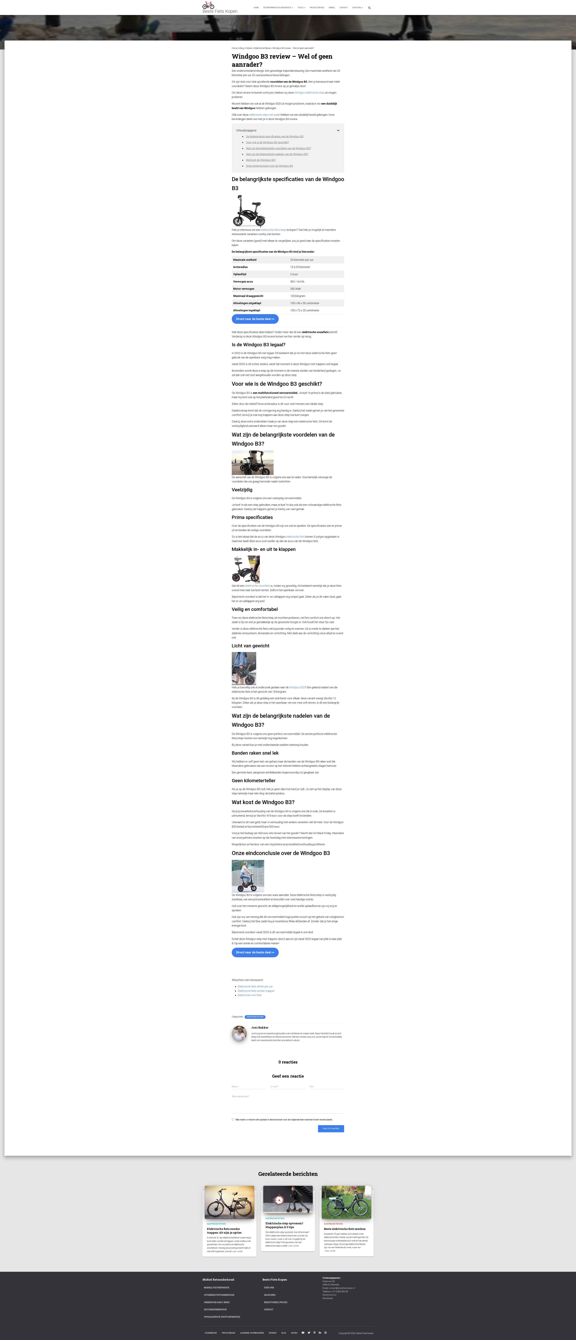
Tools (301, 8)
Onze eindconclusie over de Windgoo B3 (269, 165)
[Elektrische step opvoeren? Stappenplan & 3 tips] (288, 1199)
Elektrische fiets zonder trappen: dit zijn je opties (224, 1230)
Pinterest (314, 1332)
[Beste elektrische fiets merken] (346, 1202)
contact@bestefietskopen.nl (342, 1288)
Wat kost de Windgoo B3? (261, 160)
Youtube (303, 1332)
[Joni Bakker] (239, 1033)
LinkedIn (319, 1332)
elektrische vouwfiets (257, 585)
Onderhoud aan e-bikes (217, 1302)
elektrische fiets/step (273, 229)
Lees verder (237, 1251)
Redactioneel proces (275, 1302)
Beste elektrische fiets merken (345, 1229)
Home (256, 8)
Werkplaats (327, 1298)
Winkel (332, 8)
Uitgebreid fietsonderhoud (219, 1295)
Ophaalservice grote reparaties (222, 1317)
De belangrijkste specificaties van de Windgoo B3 (274, 136)
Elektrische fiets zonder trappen (256, 990)
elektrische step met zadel (264, 114)
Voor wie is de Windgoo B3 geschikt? (267, 142)
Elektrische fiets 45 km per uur (255, 986)
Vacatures (270, 1295)
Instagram (325, 1332)
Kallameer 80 (328, 1281)
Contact (343, 8)
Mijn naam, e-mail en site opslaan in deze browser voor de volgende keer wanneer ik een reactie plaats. (284, 1119)
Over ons (357, 8)
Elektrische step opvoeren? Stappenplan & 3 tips (284, 1225)
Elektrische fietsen (262, 48)
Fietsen (249, 48)
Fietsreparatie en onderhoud (277, 8)
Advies (294, 1333)
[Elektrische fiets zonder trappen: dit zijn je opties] (229, 1202)
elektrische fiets (295, 536)
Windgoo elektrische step (309, 92)
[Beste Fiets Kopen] (220, 8)
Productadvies (317, 8)
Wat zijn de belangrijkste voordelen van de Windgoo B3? (278, 148)
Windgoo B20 (297, 687)
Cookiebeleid (211, 1333)
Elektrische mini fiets (250, 995)
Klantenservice (329, 1295)
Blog (241, 48)
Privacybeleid (228, 1333)
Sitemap (273, 1333)
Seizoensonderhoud (215, 1309)
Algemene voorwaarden (252, 1333)
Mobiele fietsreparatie (216, 1287)
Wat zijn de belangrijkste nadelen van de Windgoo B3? (277, 154)
